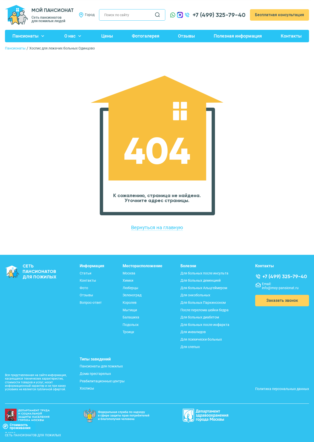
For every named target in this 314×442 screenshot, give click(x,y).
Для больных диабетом (199, 317)
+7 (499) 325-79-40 (219, 14)
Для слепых (190, 347)
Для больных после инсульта (204, 273)
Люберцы (130, 288)
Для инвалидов (193, 332)
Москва (129, 273)
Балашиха (131, 317)
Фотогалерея (145, 36)
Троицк (128, 332)
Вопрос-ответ (91, 303)
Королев (130, 303)
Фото (84, 288)
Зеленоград (132, 295)
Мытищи (130, 310)
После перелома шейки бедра (204, 310)
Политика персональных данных (282, 389)
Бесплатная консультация (279, 14)
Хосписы (87, 388)
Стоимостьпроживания (20, 426)
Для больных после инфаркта (204, 325)
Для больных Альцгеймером (203, 288)
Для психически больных (201, 339)
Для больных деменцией (200, 280)
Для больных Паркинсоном (203, 303)
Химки (128, 280)
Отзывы (186, 36)
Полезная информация (238, 36)
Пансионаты (25, 36)
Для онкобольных (195, 295)
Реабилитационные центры (102, 381)
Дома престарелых (95, 374)
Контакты (291, 36)
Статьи (85, 273)
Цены (107, 36)
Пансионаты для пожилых (101, 366)
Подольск (131, 325)
